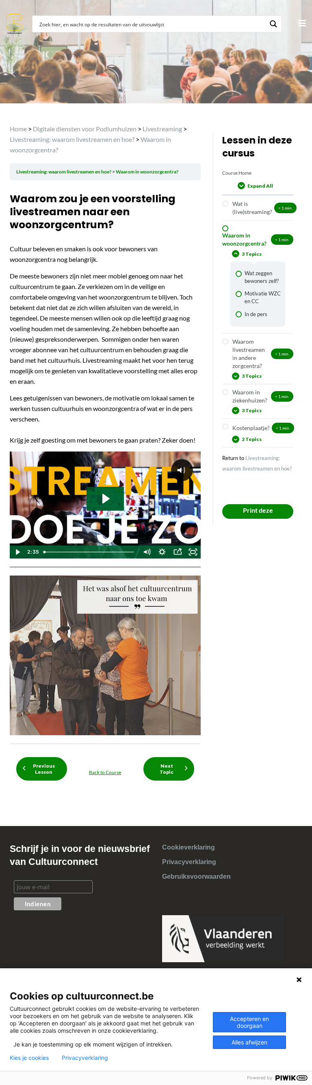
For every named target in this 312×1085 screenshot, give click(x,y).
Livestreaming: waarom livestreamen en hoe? (64, 172)
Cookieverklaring (188, 847)
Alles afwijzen (249, 1042)
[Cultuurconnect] (15, 23)
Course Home (236, 173)
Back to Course (105, 772)
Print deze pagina (258, 512)
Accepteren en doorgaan (249, 1022)
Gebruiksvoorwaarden (196, 876)
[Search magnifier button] (273, 24)
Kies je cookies (29, 1058)
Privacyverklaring (189, 861)
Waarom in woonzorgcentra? (147, 172)
